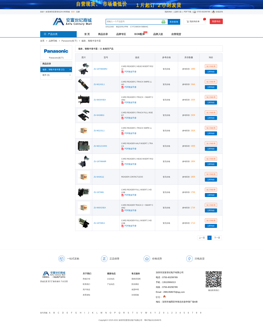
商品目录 (103, 34)
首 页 (87, 34)
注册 (78, 12)
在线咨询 (219, 12)
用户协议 (86, 289)
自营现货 (176, 34)
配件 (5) (46, 75)
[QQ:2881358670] (163, 297)
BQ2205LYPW (122, 27)
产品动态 (110, 284)
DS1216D (110, 27)
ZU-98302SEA (100, 208)
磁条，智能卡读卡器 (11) (53, 69)
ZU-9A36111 (99, 177)
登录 (73, 12)
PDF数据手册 (130, 72)
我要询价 (216, 21)
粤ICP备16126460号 (152, 320)
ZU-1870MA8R (100, 161)
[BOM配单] (163, 22)
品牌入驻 (178, 12)
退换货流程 (136, 279)
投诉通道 (135, 284)
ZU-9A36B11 (99, 115)
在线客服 (135, 295)
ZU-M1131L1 (99, 131)
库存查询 (174, 22)
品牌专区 (121, 34)
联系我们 (86, 284)
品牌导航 (53, 41)
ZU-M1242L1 (99, 84)
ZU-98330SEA (100, 100)
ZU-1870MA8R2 (100, 69)
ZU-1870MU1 (99, 223)
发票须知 (86, 295)
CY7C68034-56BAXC (139, 27)
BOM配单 (139, 34)
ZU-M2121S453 (100, 146)
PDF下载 (187, 12)
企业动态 (110, 279)
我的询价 (168, 12)
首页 (42, 41)
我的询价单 (197, 21)
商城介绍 (86, 279)
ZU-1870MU (99, 192)
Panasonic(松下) (69, 41)
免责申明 (135, 289)
